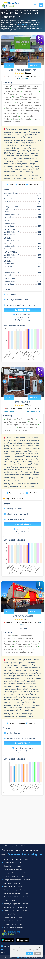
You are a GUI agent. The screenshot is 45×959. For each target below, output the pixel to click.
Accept (29, 953)
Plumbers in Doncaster (12, 900)
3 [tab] (22, 60)
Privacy (4, 952)
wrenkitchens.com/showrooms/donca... (21, 305)
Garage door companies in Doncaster (17, 880)
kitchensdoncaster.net (16, 519)
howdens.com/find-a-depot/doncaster (21, 738)
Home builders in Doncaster (13, 887)
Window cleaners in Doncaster (14, 924)
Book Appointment (14, 508)
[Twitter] (6, 949)
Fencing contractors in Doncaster (15, 873)
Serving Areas (35, 412)
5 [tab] (25, 60)
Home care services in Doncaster (15, 890)
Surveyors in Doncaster (12, 914)
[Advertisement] (22, 820)
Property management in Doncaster (16, 904)
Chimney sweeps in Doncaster (14, 863)
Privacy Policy (33, 950)
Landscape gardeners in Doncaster (16, 893)
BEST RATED (5, 10)
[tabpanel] (22, 50)
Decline (37, 953)
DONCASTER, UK (16, 10)
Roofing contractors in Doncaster (15, 907)
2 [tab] (20, 60)
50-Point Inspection (23, 24)
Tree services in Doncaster (13, 917)
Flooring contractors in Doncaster (15, 876)
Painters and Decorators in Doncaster (17, 897)
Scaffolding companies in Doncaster (16, 910)
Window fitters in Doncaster (13, 928)
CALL (9, 65)
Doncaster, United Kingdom (25, 854)
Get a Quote (11, 294)
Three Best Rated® (21, 957)
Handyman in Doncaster (12, 883)
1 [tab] (18, 60)
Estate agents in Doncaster (13, 869)
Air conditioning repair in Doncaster (16, 859)
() (27, 73)
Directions (24, 79)
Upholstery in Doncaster (12, 921)
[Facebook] (2, 949)
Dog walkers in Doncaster (13, 866)
